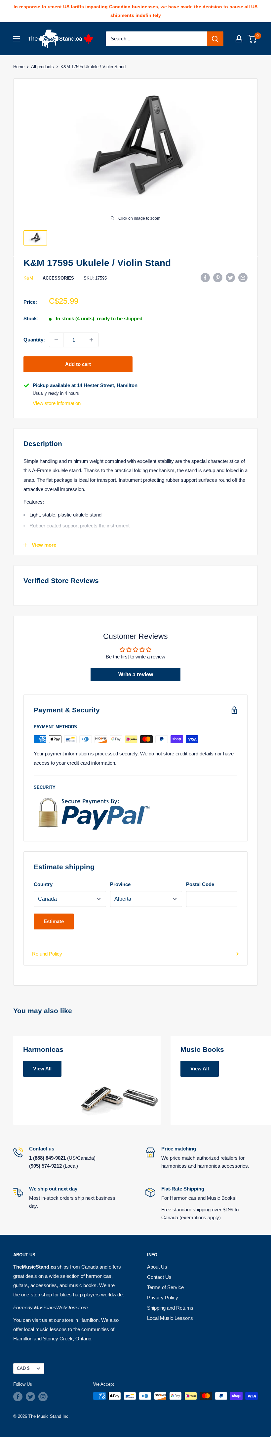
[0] (252, 39)
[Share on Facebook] (205, 277)
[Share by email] (243, 277)
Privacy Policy (162, 1297)
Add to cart (78, 364)
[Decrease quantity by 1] (56, 340)
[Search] (215, 38)
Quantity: (34, 339)
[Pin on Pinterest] (217, 277)
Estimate (54, 921)
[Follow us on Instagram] (43, 1396)
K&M (28, 278)
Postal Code (200, 884)
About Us (157, 1267)
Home (18, 66)
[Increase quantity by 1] (91, 340)
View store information (57, 403)
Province (120, 884)
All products (42, 66)
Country (43, 884)
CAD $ (23, 1368)
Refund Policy (47, 954)
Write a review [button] (135, 674)
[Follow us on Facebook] (17, 1396)
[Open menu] (16, 38)
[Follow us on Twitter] (30, 1396)
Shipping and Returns (170, 1308)
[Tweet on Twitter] (230, 277)
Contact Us (159, 1277)
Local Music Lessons (170, 1318)
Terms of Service (165, 1287)
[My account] (239, 38)
